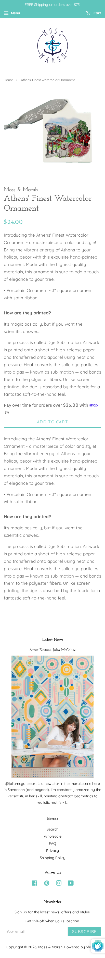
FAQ (52, 843)
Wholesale (52, 836)
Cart (97, 13)
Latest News (52, 640)
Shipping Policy (52, 857)
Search (52, 829)
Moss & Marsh (50, 947)
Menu (15, 13)
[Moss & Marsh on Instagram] (58, 884)
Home (8, 80)
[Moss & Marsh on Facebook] (34, 884)
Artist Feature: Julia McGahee (52, 650)
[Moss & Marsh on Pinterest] (46, 884)
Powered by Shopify (81, 947)
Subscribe (84, 931)
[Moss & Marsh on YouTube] (71, 884)
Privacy (52, 850)
